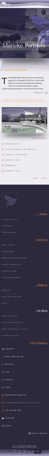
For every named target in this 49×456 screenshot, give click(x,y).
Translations (9, 271)
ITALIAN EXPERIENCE (12, 322)
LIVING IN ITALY (10, 219)
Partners (7, 226)
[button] (42, 4)
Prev (36, 64)
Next (43, 64)
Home (43, 214)
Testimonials (9, 232)
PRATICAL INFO (9, 316)
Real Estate (8, 245)
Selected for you (11, 297)
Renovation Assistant (14, 258)
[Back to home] (6, 4)
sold (4, 303)
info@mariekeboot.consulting (22, 403)
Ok (37, 451)
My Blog (42, 310)
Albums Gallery (10, 335)
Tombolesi (38, 93)
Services (42, 239)
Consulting (8, 251)
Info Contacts (38, 342)
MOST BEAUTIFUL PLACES (14, 329)
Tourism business (11, 277)
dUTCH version (39, 433)
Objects (42, 285)
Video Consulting (11, 264)
